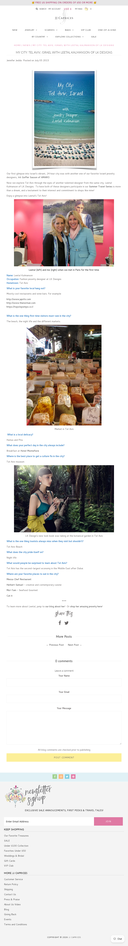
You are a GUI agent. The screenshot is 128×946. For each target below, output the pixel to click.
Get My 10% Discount (64, 517)
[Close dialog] (97, 422)
